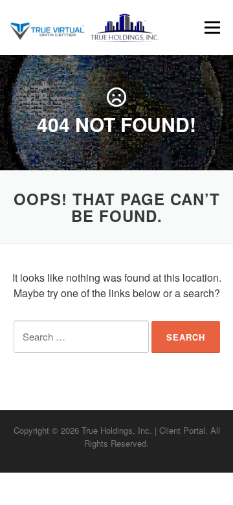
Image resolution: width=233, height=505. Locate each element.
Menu (212, 27)
